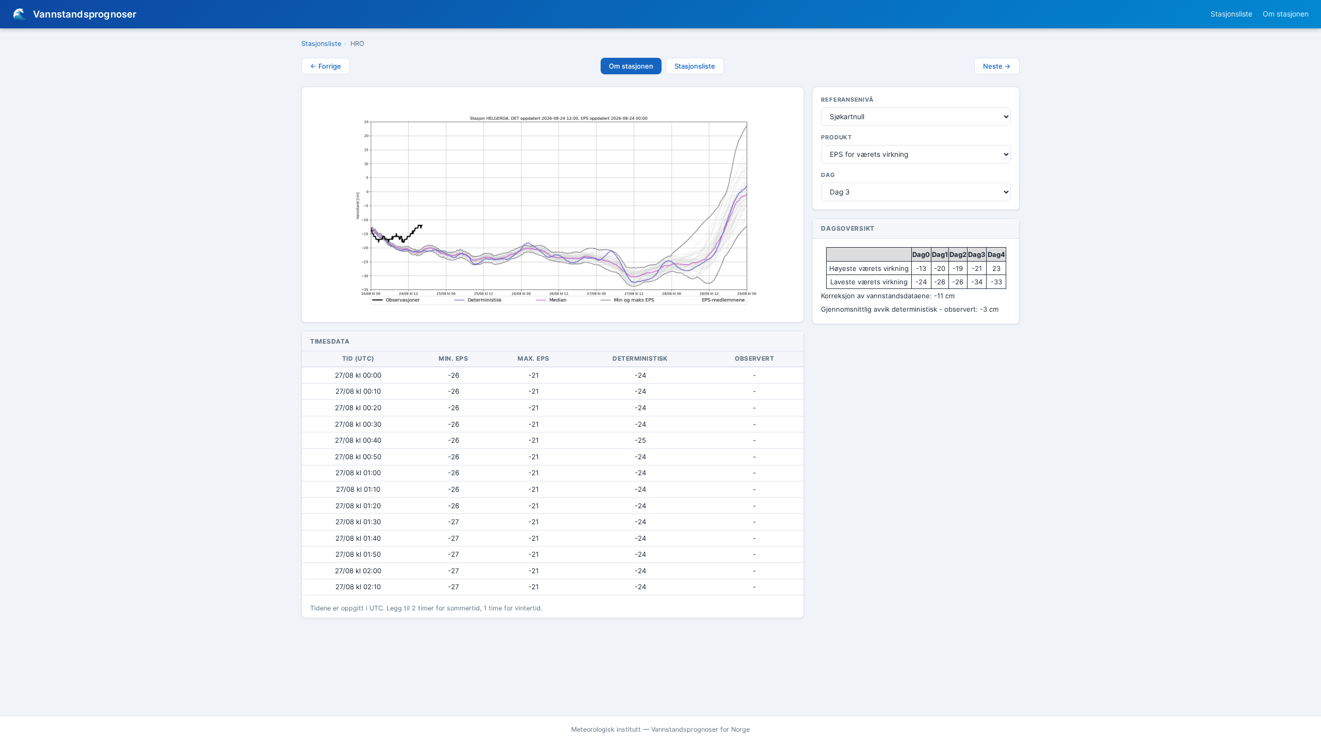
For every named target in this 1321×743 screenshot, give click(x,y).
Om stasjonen (1286, 13)
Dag (828, 175)
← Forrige (325, 66)
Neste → (997, 66)
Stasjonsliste (1231, 13)
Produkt (836, 137)
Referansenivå (847, 99)
